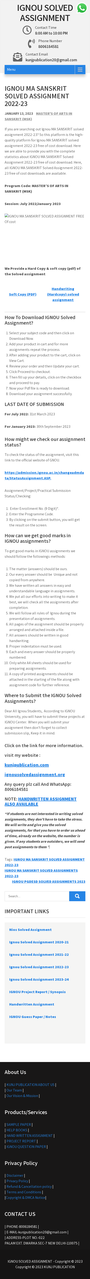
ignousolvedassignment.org (35, 774)
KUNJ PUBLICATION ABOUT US (30, 1084)
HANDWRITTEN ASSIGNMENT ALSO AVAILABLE (41, 801)
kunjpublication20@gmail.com (51, 59)
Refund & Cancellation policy (29, 1186)
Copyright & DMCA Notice (25, 1197)
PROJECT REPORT (21, 1141)
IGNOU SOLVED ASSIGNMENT (45, 12)
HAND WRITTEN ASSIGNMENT (29, 1135)
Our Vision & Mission (22, 1095)
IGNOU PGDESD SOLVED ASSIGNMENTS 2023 (48, 881)
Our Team (14, 1090)
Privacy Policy (17, 1181)
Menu (11, 69)
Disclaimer (14, 1175)
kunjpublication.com (27, 765)
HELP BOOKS (16, 1130)
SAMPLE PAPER (18, 1124)
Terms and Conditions (23, 1192)
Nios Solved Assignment (30, 929)
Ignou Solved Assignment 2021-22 (39, 954)
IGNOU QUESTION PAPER (26, 1146)
